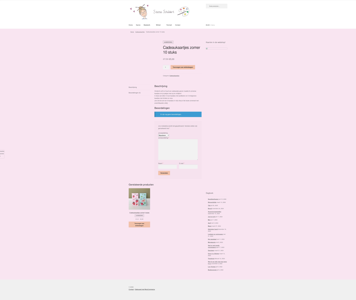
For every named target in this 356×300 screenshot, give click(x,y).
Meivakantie (212, 242)
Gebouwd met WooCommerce (145, 289)
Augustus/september (214, 212)
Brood (210, 208)
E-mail (181, 163)
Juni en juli (211, 217)
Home (131, 25)
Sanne (138, 25)
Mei (209, 220)
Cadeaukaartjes (140, 32)
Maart (209, 226)
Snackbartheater (213, 199)
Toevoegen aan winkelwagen (183, 67)
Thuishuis (211, 258)
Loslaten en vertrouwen (215, 234)
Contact (177, 25)
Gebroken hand (213, 229)
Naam (160, 163)
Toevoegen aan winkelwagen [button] (139, 224)
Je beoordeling (163, 138)
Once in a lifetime (213, 254)
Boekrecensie (212, 270)
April (209, 223)
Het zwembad (212, 239)
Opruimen (211, 250)
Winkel (158, 25)
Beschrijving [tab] (133, 87)
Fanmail (169, 25)
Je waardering (163, 133)
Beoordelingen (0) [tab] (135, 93)
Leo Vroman (212, 267)
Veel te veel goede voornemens (213, 246)
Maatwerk (147, 25)
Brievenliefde (212, 202)
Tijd (209, 205)
